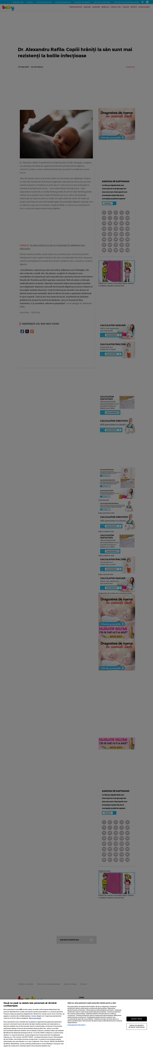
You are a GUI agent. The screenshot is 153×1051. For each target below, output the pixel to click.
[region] (76, 1025)
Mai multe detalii (35, 1018)
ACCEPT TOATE (136, 1019)
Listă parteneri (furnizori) (76, 1025)
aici (11, 1037)
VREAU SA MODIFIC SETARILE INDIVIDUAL (137, 1026)
